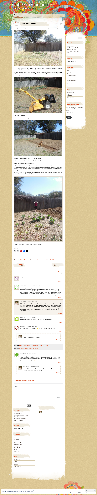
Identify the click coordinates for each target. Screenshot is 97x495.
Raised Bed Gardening (18, 447)
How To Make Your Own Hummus (21, 415)
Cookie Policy (30, 491)
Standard (60, 23)
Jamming (16, 446)
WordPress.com (17, 466)
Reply (58, 397)
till (53, 259)
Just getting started (18, 413)
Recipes (15, 449)
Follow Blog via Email (73, 104)
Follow (69, 117)
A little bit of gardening (18, 420)
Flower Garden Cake (18, 416)
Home (15, 15)
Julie (21, 353)
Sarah (32, 24)
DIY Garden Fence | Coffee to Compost (28, 348)
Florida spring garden (35, 259)
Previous (21, 265)
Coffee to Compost (30, 4)
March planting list (49, 259)
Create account (17, 459)
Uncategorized (17, 451)
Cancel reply (31, 380)
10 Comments (57, 259)
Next (55, 265)
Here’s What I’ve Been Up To (20, 418)
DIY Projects (16, 439)
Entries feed (16, 463)
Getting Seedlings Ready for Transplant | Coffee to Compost (33, 345)
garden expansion (42, 259)
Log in (15, 461)
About (20, 15)
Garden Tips (16, 441)
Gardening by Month (22, 259)
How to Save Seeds (18, 444)
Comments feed (17, 464)
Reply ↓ (60, 281)
